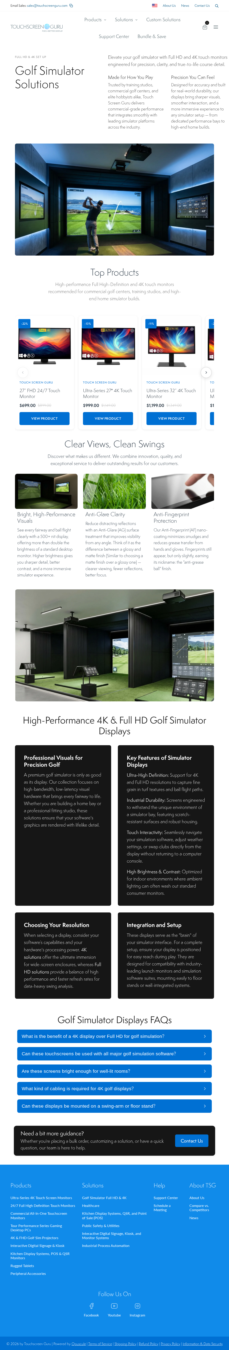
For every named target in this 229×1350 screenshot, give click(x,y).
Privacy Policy (170, 1344)
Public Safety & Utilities (100, 1225)
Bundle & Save (152, 36)
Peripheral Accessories (28, 1273)
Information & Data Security (203, 1344)
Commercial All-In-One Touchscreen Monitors (39, 1215)
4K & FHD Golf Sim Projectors (34, 1238)
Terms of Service (100, 1344)
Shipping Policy (125, 1344)
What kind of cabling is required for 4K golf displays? (78, 1088)
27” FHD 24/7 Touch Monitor (39, 393)
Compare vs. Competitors (199, 1207)
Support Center (114, 36)
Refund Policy (148, 1344)
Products (93, 19)
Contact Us (202, 5)
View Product (44, 418)
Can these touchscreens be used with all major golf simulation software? (99, 1053)
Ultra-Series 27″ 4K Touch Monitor (107, 393)
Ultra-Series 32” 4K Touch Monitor (171, 393)
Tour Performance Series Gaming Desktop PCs (36, 1227)
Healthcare (90, 1205)
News (185, 5)
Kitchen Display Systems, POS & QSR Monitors (40, 1255)
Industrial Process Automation (105, 1245)
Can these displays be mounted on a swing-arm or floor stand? (88, 1106)
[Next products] (206, 372)
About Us (169, 5)
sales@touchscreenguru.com (47, 5)
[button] (216, 6)
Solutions (124, 19)
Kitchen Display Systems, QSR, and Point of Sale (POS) (114, 1215)
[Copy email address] (71, 5)
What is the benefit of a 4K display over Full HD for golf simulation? (93, 1036)
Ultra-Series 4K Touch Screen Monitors (41, 1198)
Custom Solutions (163, 19)
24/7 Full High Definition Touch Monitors (43, 1205)
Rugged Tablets (22, 1265)
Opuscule (79, 1344)
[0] (205, 28)
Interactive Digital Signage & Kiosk (37, 1245)
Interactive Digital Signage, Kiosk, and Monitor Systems (111, 1235)
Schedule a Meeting (162, 1207)
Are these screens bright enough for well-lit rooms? (76, 1071)
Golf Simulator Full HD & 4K (104, 1198)
